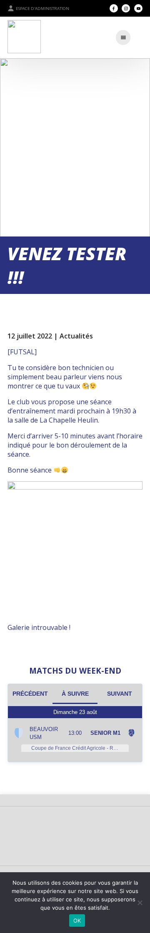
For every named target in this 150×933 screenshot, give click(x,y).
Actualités (76, 336)
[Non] (139, 902)
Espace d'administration (42, 8)
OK (77, 920)
